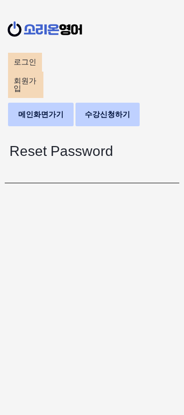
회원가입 (25, 84)
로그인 (25, 62)
